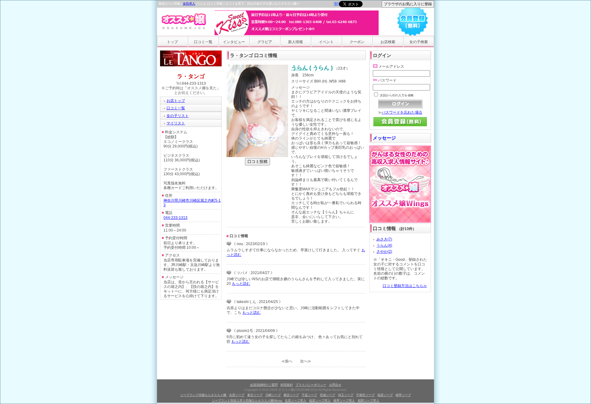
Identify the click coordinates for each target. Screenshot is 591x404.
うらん (299, 68)
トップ (172, 42)
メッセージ (384, 137)
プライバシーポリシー (311, 384)
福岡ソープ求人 (368, 400)
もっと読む (241, 283)
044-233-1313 (194, 83)
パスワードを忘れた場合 (402, 112)
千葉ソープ (309, 395)
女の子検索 (418, 42)
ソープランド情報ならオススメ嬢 (203, 395)
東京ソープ (255, 395)
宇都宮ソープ (365, 395)
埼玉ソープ (345, 395)
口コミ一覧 (203, 42)
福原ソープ (385, 395)
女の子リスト (178, 116)
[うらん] (257, 156)
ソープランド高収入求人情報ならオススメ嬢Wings (247, 400)
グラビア (264, 42)
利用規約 (286, 384)
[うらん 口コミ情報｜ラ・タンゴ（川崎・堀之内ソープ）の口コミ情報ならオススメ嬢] (336, 4)
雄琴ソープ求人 (344, 400)
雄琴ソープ (403, 395)
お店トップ (176, 101)
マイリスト (176, 123)
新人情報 (295, 42)
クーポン (357, 42)
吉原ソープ (236, 395)
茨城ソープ (327, 395)
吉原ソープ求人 (295, 400)
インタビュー (234, 42)
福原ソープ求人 (320, 400)
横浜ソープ (291, 395)
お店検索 (387, 42)
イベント (326, 42)
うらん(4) (384, 245)
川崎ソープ (273, 395)
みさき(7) (384, 239)
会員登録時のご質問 (264, 384)
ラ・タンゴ (191, 76)
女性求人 (189, 3)
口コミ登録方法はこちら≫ (405, 286)
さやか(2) (384, 251)
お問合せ (335, 384)
